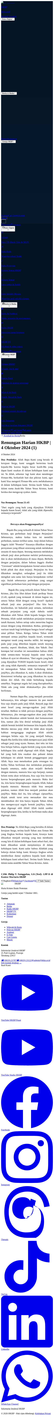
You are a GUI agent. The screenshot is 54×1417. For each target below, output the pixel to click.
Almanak (12, 16)
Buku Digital (7, 19)
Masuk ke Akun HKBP (11, 433)
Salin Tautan (44, 881)
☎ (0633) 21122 (23, 960)
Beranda (4, 16)
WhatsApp (17, 881)
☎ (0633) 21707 (8, 960)
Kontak (21, 215)
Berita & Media (8, 93)
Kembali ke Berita (11, 436)
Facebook (28, 881)
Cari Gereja (13, 215)
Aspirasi (4, 215)
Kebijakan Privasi (43, 1413)
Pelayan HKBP (13, 930)
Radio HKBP (13, 909)
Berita (9, 906)
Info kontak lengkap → (11, 963)
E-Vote (10, 935)
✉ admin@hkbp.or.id (40, 960)
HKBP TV (11, 911)
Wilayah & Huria (14, 927)
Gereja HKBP (7, 142)
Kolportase (12, 139)
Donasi (4, 139)
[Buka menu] (3, 221)
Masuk (4, 218)
